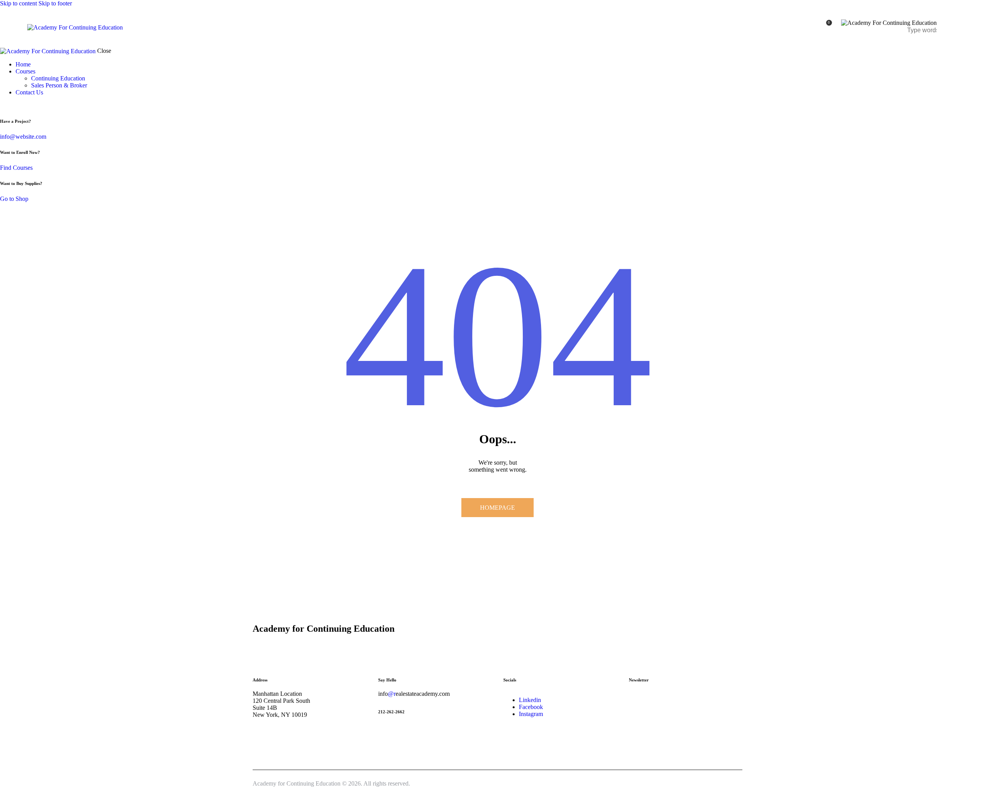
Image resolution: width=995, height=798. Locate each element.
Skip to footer (55, 3)
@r (392, 693)
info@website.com (23, 136)
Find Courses (16, 167)
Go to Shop (14, 198)
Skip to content (18, 3)
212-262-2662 (391, 711)
